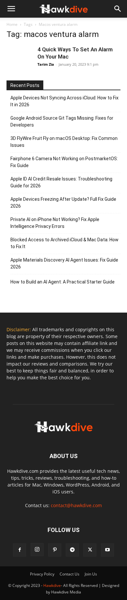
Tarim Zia (45, 64)
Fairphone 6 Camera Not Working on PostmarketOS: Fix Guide (64, 162)
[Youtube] (107, 550)
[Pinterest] (54, 550)
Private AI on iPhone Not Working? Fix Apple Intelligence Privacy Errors (54, 223)
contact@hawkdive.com (76, 505)
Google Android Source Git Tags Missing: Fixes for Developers (61, 121)
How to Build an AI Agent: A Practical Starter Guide (62, 281)
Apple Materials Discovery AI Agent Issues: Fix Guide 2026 (64, 263)
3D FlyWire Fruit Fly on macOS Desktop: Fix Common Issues (64, 142)
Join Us (91, 574)
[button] (118, 9)
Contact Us (69, 574)
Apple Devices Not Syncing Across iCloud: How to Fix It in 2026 (64, 101)
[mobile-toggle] (11, 9)
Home (12, 24)
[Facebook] (19, 550)
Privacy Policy (42, 574)
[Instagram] (37, 549)
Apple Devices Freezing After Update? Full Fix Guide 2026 (63, 203)
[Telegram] (72, 550)
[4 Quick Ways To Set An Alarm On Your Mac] (20, 59)
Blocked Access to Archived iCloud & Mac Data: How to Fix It (64, 243)
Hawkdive (52, 585)
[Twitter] (89, 550)
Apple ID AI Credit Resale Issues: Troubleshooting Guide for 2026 (61, 182)
